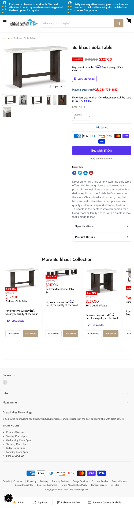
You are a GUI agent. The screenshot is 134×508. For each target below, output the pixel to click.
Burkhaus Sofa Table (16, 301)
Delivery (44, 481)
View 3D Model (86, 78)
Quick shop (13, 333)
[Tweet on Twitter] (80, 173)
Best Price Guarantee (47, 484)
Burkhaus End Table (96, 305)
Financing (31, 481)
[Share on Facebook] (74, 173)
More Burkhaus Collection (67, 259)
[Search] (118, 23)
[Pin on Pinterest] (91, 173)
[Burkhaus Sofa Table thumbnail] (10, 100)
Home (6, 38)
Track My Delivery (60, 481)
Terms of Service (99, 484)
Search (6, 481)
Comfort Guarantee (24, 484)
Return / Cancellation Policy (74, 484)
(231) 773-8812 (83, 100)
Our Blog (115, 484)
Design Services (80, 481)
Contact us (18, 481)
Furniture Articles (100, 481)
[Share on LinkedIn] (85, 173)
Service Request (119, 481)
